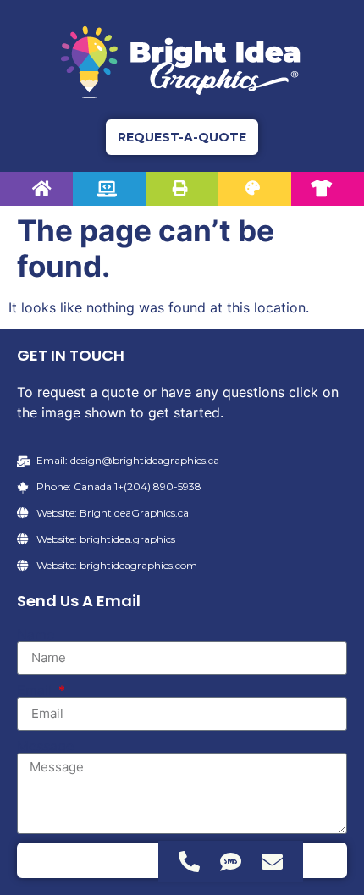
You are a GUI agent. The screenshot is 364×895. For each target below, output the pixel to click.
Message (45, 746)
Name (35, 634)
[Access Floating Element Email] (272, 861)
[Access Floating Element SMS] (230, 861)
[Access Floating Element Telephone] (189, 861)
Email (36, 690)
